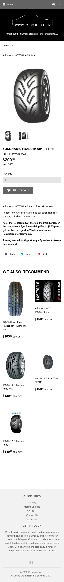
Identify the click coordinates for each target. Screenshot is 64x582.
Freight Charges (32, 506)
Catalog (32, 502)
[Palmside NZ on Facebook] (31, 562)
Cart (58, 4)
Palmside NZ (34, 572)
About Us (32, 519)
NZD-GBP (32, 511)
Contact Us (32, 515)
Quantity (7, 174)
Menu (10, 4)
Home (6, 45)
